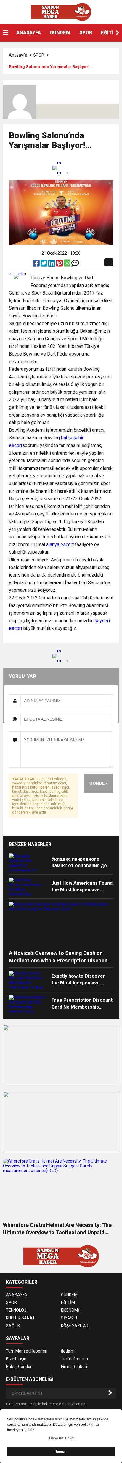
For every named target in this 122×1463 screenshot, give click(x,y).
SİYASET (69, 1318)
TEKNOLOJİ (17, 1310)
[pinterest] (60, 264)
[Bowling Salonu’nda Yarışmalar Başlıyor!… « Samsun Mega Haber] (61, 11)
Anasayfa (18, 55)
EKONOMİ (70, 1310)
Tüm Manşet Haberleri (26, 1351)
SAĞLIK (13, 1325)
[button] (117, 33)
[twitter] (44, 264)
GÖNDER (98, 783)
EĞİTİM (68, 1302)
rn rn (59, 168)
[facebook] (37, 264)
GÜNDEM (60, 32)
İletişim (68, 1351)
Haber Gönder (19, 1366)
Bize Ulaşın (16, 1358)
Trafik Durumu (74, 1358)
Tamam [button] (61, 1451)
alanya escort (60, 544)
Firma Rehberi (74, 1366)
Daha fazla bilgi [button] (61, 1438)
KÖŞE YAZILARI (75, 1325)
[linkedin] (52, 264)
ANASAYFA (28, 32)
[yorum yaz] (75, 264)
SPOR (85, 32)
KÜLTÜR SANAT (20, 1318)
